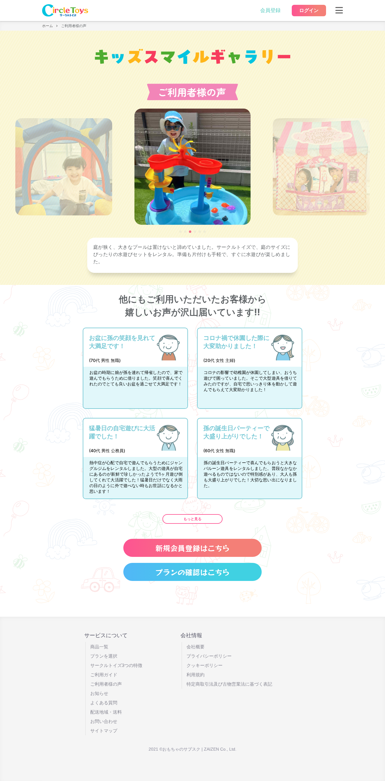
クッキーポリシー (204, 665)
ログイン (309, 10)
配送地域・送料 (106, 712)
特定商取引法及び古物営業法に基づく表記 (229, 684)
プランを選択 (103, 656)
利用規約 (195, 674)
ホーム (47, 26)
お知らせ (99, 693)
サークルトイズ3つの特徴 (116, 665)
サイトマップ (103, 730)
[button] (180, 231)
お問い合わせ (103, 721)
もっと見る (192, 519)
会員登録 (270, 10)
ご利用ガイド (103, 674)
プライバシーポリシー (209, 656)
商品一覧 (99, 646)
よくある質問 (103, 702)
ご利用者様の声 (106, 684)
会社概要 (195, 646)
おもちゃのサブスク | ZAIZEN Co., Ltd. (199, 749)
